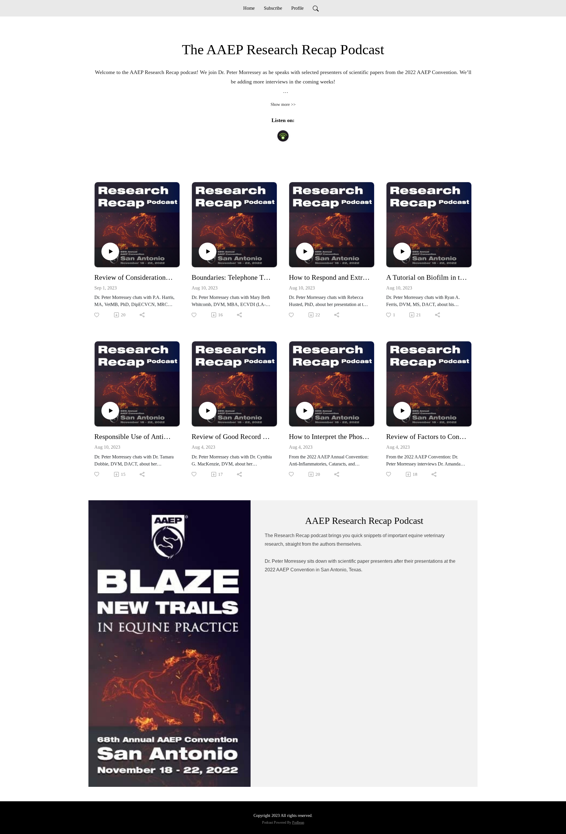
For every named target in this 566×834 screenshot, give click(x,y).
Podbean (298, 822)
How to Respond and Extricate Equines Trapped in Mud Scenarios (329, 277)
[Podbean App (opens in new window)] (283, 136)
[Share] (142, 315)
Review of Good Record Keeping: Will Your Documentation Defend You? (232, 436)
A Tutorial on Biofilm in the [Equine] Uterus (426, 277)
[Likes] (97, 315)
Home (249, 8)
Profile (297, 8)
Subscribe (273, 8)
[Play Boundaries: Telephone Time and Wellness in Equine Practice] (207, 251)
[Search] (315, 8)
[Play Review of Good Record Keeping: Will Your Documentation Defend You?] (207, 411)
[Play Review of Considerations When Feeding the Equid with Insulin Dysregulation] (110, 251)
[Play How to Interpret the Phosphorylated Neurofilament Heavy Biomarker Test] (305, 411)
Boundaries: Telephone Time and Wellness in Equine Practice (232, 277)
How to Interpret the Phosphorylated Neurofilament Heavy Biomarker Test (329, 436)
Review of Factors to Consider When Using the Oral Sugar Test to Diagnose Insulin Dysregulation (426, 436)
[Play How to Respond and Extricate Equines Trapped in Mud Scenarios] (305, 251)
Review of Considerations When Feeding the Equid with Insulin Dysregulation (134, 277)
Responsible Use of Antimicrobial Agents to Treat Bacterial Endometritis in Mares (134, 436)
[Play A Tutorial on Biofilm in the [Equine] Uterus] (402, 251)
